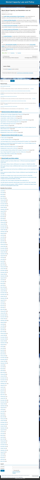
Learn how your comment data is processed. (25, 72)
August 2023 (3, 255)
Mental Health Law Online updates (10, 158)
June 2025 (2, 214)
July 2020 (2, 324)
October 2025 (3, 207)
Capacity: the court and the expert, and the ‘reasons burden (9, 106)
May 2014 (2, 457)
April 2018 (2, 370)
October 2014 (3, 448)
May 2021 (2, 305)
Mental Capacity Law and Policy (20, 2)
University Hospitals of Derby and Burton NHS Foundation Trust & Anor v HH (15, 150)
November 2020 (3, 316)
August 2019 (3, 344)
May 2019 (2, 350)
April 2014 (2, 459)
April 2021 (2, 307)
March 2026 (3, 198)
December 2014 (3, 444)
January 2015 (3, 442)
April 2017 (2, 392)
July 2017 (2, 387)
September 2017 (4, 383)
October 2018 (3, 361)
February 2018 (3, 374)
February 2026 (3, 200)
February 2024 (3, 244)
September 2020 (4, 320)
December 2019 (3, 337)
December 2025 (3, 203)
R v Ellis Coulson (4, 137)
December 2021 (3, 292)
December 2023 (3, 248)
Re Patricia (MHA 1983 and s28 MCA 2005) (9, 153)
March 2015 (3, 439)
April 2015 (2, 437)
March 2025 (3, 220)
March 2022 (3, 287)
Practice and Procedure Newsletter (11, 25)
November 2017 (3, 379)
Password (2, 468)
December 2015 (3, 422)
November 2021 (3, 294)
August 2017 (3, 385)
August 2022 (3, 277)
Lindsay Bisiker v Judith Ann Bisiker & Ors (8, 118)
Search (12, 80)
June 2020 (2, 326)
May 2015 (2, 435)
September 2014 (4, 450)
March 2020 (3, 331)
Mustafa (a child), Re (4, 125)
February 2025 (3, 222)
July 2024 (2, 235)
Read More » (32, 88)
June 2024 (2, 237)
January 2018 (3, 376)
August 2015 (3, 429)
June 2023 (2, 259)
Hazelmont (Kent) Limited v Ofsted (7, 130)
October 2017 (3, 381)
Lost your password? (16, 471)
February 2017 (3, 396)
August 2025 (3, 211)
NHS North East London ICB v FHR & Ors (8, 116)
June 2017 (2, 389)
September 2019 (4, 342)
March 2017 (3, 394)
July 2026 (2, 190)
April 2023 (2, 263)
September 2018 (4, 363)
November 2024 (3, 227)
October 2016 (3, 403)
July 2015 (2, 431)
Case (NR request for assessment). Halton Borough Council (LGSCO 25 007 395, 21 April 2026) (18, 182)
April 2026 (2, 196)
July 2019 (2, 346)
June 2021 (2, 303)
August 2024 (3, 233)
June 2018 (2, 366)
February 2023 (3, 266)
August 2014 (3, 452)
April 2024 (2, 240)
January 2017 (3, 398)
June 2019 (2, 348)
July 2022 (2, 279)
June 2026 (2, 192)
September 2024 (4, 231)
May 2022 (2, 283)
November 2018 (3, 359)
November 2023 (3, 250)
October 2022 (3, 274)
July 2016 (2, 409)
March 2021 (3, 309)
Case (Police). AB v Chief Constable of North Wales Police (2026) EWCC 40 (15, 180)
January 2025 (3, 224)
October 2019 (3, 340)
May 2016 (2, 413)
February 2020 (3, 333)
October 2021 (3, 296)
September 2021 (4, 298)
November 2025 (3, 205)
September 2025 (4, 209)
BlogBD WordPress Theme (20, 478)
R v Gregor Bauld (4, 155)
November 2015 (3, 424)
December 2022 (3, 270)
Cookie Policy (21, 477)
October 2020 (3, 318)
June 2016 (2, 411)
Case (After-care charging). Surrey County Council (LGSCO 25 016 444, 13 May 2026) (16, 175)
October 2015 (3, 426)
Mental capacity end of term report (5, 86)
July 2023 (2, 257)
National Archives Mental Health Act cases (12, 135)
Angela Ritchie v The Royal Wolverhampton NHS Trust (11, 121)
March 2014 (3, 461)
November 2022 (3, 272)
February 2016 (3, 418)
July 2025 (2, 213)
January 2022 (3, 290)
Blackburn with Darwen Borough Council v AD (9, 146)
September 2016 (4, 405)
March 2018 (3, 372)
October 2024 (3, 229)
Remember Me (16, 470)
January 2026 (3, 201)
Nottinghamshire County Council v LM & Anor (9, 132)
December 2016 (3, 400)
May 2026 (2, 194)
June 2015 (2, 433)
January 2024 (3, 246)
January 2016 (3, 420)
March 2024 (3, 242)
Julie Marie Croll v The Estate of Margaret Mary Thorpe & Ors (12, 114)
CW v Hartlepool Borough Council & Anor (8, 123)
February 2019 (3, 355)
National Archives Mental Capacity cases (12, 111)
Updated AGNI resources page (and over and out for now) (9, 96)
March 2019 (3, 353)
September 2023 (4, 253)
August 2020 (3, 322)
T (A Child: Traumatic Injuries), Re (7, 139)
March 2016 (3, 416)
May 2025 (2, 216)
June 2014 (2, 455)
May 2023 (2, 261)
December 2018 (3, 357)
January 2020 (3, 335)
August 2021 (3, 300)
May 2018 (2, 368)
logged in (9, 69)
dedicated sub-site (9, 49)
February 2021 (3, 311)
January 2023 (3, 268)
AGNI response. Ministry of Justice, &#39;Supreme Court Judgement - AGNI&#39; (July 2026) (18, 164)
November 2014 (3, 446)
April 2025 (2, 218)
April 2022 (2, 285)
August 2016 (3, 407)
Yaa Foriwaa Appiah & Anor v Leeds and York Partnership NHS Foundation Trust (15, 141)
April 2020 (2, 329)
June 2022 (2, 281)
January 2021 (3, 313)
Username (2, 466)
